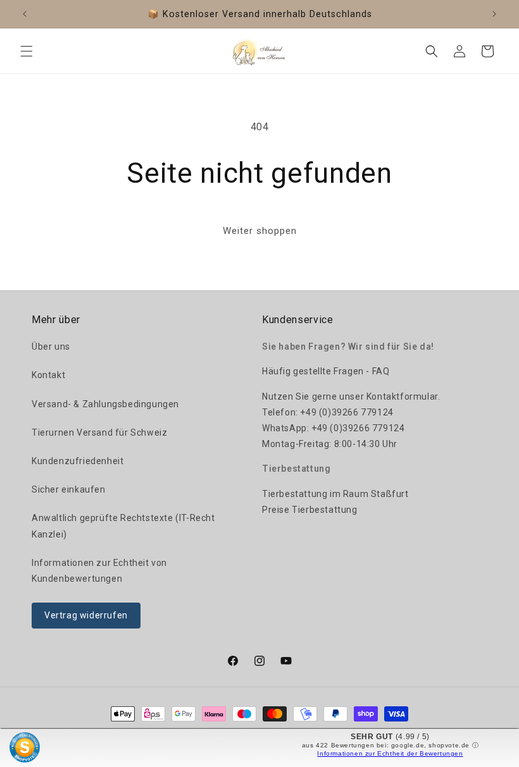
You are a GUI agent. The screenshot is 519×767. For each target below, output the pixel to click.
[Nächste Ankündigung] (494, 14)
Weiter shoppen (260, 230)
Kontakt (48, 375)
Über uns (51, 346)
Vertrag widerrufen (86, 615)
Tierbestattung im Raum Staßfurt (335, 494)
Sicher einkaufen (69, 489)
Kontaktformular (402, 396)
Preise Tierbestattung (310, 510)
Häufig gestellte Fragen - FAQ (325, 371)
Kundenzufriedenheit (77, 461)
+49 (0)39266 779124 (346, 412)
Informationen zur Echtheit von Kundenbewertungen (99, 571)
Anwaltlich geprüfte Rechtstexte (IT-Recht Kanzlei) (123, 526)
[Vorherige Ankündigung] (25, 14)
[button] (27, 51)
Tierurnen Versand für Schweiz (99, 432)
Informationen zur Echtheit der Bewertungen (390, 753)
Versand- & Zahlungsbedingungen (105, 404)
